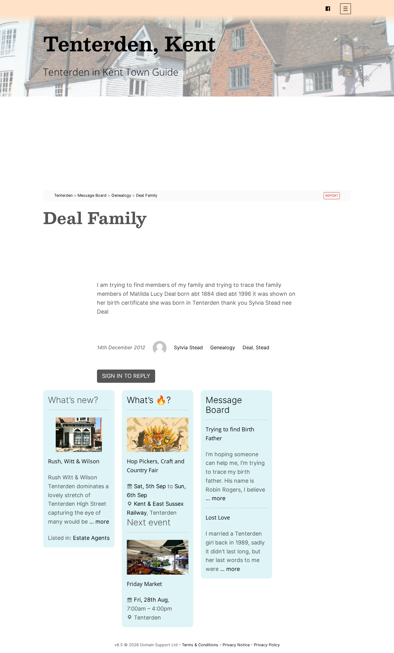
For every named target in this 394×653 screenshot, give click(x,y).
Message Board (224, 405)
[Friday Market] (157, 557)
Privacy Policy (267, 645)
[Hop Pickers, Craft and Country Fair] (157, 435)
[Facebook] (328, 9)
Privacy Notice (236, 645)
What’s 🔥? (149, 400)
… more (99, 521)
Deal (248, 347)
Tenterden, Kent (129, 43)
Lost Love (218, 517)
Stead (262, 347)
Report (331, 196)
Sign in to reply (126, 376)
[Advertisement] (197, 147)
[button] (345, 8)
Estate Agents (91, 538)
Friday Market (144, 584)
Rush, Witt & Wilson (73, 461)
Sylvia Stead (188, 347)
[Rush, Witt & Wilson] (79, 435)
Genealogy (222, 347)
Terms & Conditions (200, 645)
